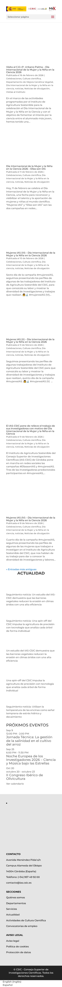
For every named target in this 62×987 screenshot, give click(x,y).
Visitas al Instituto (15, 92)
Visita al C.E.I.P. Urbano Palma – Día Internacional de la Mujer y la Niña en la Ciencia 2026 (30, 70)
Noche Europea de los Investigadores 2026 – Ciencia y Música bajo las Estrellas (31, 759)
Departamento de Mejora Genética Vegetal (29, 82)
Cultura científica (32, 78)
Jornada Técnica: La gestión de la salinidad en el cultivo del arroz (29, 740)
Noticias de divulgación (37, 88)
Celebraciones (14, 78)
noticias (19, 88)
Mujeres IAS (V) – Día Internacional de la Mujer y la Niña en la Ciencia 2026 (30, 340)
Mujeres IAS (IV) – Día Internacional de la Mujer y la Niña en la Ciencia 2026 (30, 519)
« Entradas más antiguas (21, 569)
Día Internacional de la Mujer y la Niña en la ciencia (27, 178)
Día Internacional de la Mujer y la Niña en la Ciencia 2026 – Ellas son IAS (29, 167)
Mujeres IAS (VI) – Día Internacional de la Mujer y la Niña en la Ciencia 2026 (30, 254)
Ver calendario (15, 783)
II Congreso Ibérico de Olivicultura (24, 777)
